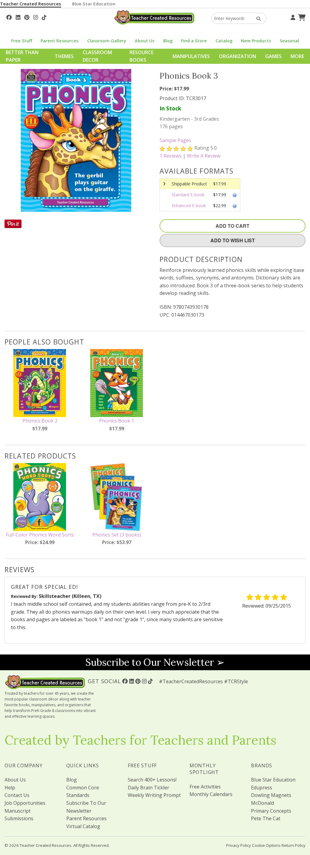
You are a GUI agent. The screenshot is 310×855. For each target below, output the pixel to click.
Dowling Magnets (271, 795)
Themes (64, 56)
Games (273, 56)
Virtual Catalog (83, 826)
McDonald (262, 803)
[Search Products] (256, 18)
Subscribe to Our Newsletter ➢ (155, 662)
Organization (237, 56)
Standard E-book (188, 194)
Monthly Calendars (211, 794)
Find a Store (194, 41)
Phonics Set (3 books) (116, 534)
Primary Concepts (271, 811)
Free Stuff (21, 41)
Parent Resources (59, 41)
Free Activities (205, 786)
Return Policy (293, 845)
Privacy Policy (238, 845)
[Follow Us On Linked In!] (18, 17)
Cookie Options (266, 845)
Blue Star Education (93, 4)
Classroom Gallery (106, 41)
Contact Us (17, 795)
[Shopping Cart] (300, 17)
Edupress (261, 787)
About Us (144, 41)
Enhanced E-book (189, 205)
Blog (168, 41)
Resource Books (141, 56)
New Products (256, 41)
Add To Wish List (232, 240)
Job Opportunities (25, 803)
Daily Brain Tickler (148, 787)
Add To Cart (232, 225)
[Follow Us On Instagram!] (35, 17)
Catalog (224, 41)
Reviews (171, 155)
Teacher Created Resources (30, 4)
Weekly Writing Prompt (154, 795)
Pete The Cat (265, 818)
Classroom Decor (97, 56)
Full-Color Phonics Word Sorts (40, 534)
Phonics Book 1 (116, 420)
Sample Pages (175, 140)
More (297, 56)
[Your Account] (292, 17)
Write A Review (203, 155)
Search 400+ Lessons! (152, 779)
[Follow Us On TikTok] (44, 17)
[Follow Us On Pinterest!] (26, 17)
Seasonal (289, 41)
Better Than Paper (22, 56)
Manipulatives (191, 56)
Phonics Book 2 (40, 420)
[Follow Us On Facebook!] (9, 17)
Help (10, 787)
